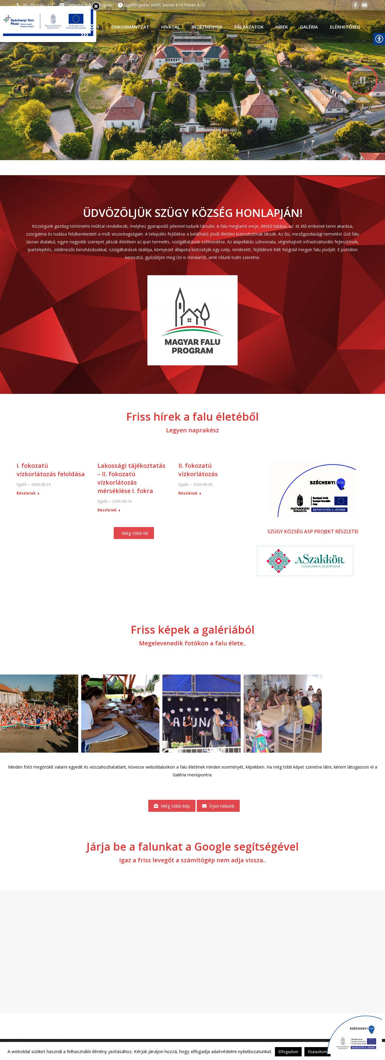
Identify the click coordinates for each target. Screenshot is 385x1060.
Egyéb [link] (22, 484)
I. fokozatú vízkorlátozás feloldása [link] (51, 469)
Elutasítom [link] (317, 1051)
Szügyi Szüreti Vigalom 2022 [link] (39, 713)
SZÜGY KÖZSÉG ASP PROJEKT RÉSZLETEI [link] (312, 531)
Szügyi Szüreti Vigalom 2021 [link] (201, 713)
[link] (355, 5)
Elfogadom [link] (288, 1051)
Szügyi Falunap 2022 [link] (120, 713)
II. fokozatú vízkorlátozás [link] (198, 469)
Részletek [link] (26, 493)
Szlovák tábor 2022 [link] (282, 713)
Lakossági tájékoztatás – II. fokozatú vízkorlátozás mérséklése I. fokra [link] (131, 478)
